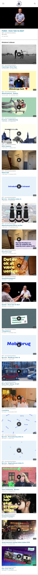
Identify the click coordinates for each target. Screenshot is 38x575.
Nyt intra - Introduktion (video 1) (11, 199)
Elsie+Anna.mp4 (6, 251)
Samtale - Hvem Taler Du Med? (11, 304)
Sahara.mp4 (5, 172)
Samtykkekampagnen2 (8, 278)
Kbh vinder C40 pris (8, 568)
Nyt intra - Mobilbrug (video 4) (11, 357)
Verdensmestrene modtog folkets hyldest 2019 (16, 542)
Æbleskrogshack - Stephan (10, 93)
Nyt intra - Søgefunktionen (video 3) (12, 463)
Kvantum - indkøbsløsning (10, 119)
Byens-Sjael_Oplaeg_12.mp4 (10, 384)
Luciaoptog (5, 410)
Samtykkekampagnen (8, 516)
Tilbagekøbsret (6, 331)
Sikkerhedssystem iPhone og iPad (12, 225)
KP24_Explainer (6, 146)
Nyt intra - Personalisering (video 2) (12, 436)
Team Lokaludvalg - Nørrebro (10, 489)
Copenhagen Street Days (9, 67)
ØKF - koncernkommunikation (9, 32)
